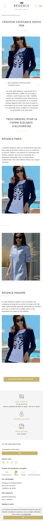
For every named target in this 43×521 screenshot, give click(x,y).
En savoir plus (26, 514)
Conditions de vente (9, 488)
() (40, 6)
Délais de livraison (8, 485)
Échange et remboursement (12, 483)
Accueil (4, 15)
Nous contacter (7, 499)
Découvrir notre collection (20, 379)
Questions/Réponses (9, 497)
